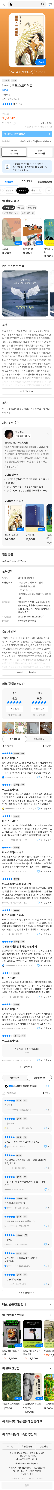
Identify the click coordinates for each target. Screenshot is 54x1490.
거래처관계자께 (35, 1471)
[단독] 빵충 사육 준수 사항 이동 (11, 1340)
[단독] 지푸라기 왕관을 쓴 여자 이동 (32, 1340)
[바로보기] (21, 728)
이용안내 (6, 582)
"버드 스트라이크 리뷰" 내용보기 (27, 922)
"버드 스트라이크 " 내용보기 (27, 828)
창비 (4, 98)
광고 (31, 1474)
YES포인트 (7, 123)
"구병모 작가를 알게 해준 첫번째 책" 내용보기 (27, 953)
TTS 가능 (24, 590)
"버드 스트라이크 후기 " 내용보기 (27, 859)
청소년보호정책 (39, 1468)
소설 (14, 561)
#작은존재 (32, 208)
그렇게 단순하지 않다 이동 (11, 1393)
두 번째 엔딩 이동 (35, 524)
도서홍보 (24, 1474)
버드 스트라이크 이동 (13, 524)
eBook (6, 561)
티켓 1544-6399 (37, 1453)
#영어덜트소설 (28, 213)
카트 (50, 5)
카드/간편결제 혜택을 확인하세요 (34, 141)
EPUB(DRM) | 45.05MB (29, 616)
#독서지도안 (9, 208)
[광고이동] (42, 4)
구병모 (5, 95)
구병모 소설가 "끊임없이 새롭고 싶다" (25, 486)
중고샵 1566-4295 (28, 1456)
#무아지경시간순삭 (11, 213)
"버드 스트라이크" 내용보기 (27, 765)
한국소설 (22, 561)
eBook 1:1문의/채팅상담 (25, 1459)
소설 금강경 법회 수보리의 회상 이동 (32, 1393)
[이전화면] (4, 4)
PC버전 (16, 1471)
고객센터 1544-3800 (19, 1453)
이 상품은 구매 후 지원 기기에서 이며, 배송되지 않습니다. (30, 166)
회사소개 (24, 1471)
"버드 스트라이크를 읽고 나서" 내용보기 (27, 890)
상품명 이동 (11, 238)
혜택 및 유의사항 (14, 715)
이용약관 (12, 1468)
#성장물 (20, 208)
